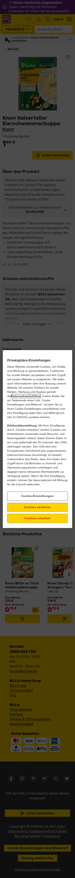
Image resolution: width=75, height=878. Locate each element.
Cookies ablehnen (37, 507)
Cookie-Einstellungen (37, 496)
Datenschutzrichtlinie (26, 396)
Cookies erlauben (37, 518)
